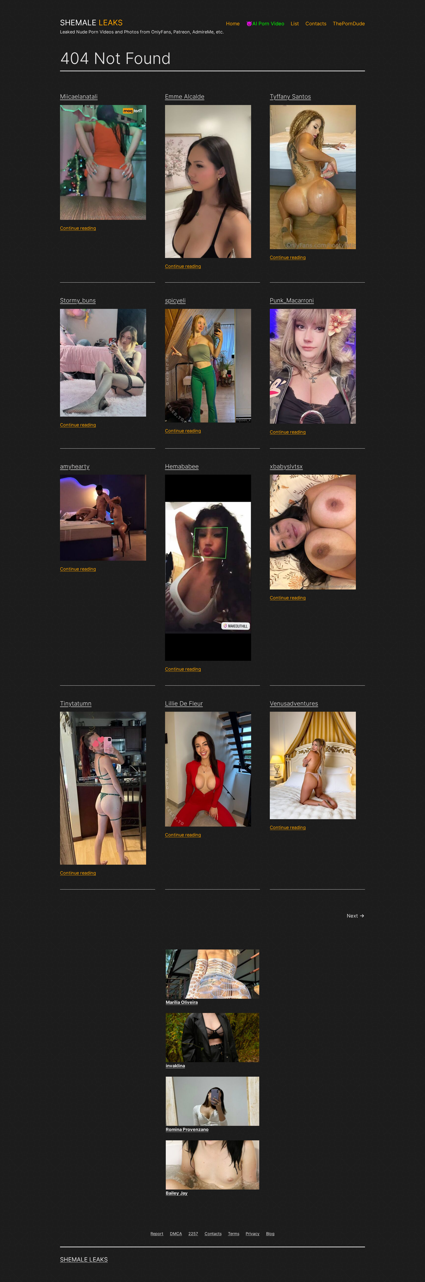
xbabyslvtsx (286, 466)
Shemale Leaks (84, 1259)
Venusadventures (294, 703)
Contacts (315, 24)
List (295, 24)
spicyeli (175, 300)
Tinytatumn (75, 703)
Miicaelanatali (79, 96)
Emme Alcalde (184, 96)
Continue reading (78, 228)
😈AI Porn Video (265, 24)
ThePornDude (349, 24)
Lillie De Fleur (184, 703)
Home (233, 24)
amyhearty (75, 466)
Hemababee (182, 466)
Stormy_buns (78, 300)
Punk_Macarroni (292, 300)
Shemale (91, 22)
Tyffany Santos (290, 96)
